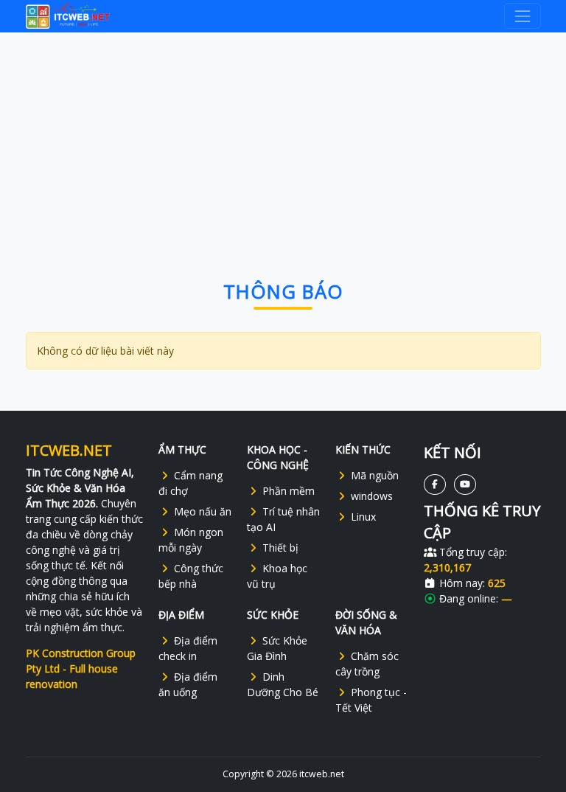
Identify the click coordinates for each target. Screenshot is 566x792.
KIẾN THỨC (363, 449)
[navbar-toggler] (522, 16)
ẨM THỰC (182, 449)
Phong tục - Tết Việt (371, 700)
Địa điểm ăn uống (187, 684)
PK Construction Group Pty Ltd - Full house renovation (81, 668)
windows (372, 496)
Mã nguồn (375, 475)
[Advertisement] (283, 141)
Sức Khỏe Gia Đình (277, 648)
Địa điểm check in (187, 648)
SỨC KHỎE (272, 615)
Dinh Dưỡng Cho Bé (282, 684)
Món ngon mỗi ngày (190, 540)
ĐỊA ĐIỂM (181, 615)
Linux (363, 517)
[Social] (435, 484)
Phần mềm (288, 491)
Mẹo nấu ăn (202, 511)
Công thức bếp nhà (190, 576)
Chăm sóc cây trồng (367, 663)
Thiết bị (280, 548)
